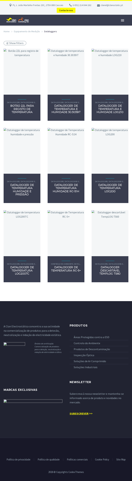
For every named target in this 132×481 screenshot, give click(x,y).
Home (7, 31)
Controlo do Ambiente (62, 264)
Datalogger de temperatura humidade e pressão (22, 189)
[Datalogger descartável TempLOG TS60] (110, 233)
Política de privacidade (18, 459)
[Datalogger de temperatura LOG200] (110, 151)
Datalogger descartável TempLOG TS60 (110, 270)
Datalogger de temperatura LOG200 (110, 188)
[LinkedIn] (66, 447)
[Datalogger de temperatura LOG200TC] (22, 233)
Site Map (121, 459)
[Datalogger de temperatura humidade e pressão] (22, 151)
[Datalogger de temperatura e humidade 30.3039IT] (66, 72)
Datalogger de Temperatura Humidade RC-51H (66, 188)
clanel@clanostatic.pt (112, 5)
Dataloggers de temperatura (35, 102)
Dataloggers (13, 102)
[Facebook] (61, 447)
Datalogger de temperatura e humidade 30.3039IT (66, 109)
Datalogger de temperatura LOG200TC (22, 270)
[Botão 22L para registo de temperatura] (22, 72)
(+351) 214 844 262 (82, 5)
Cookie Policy (102, 459)
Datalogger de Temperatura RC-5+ (66, 269)
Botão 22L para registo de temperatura (22, 109)
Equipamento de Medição (27, 31)
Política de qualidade (49, 459)
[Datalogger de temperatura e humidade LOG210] (110, 72)
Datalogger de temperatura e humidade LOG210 (110, 109)
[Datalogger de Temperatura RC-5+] (66, 233)
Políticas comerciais (77, 459)
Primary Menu (122, 20)
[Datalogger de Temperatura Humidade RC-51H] (66, 151)
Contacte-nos (66, 10)
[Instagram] (70, 447)
